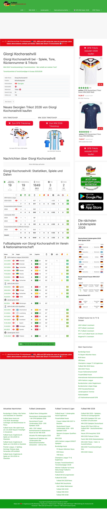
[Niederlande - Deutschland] (91, 246)
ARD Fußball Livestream (86, 325)
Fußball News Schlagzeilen (38, 413)
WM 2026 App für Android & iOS (83, 504)
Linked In (56, 505)
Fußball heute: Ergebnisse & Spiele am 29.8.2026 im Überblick (12, 456)
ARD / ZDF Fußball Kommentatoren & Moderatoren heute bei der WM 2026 (39, 431)
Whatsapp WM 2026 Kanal (65, 504)
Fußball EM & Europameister (64, 475)
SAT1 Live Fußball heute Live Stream (90, 334)
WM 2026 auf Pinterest (45, 505)
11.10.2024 (7, 274)
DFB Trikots (96, 10)
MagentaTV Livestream (86, 336)
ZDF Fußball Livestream (86, 328)
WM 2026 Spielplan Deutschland (92, 423)
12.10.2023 (7, 336)
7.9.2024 (7, 280)
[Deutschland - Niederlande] (91, 271)
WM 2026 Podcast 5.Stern (90, 436)
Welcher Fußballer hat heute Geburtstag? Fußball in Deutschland (64, 470)
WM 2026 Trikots (84, 369)
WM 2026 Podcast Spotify (67, 505)
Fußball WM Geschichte (63, 483)
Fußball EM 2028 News (64, 480)
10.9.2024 (7, 277)
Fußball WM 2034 (62, 492)
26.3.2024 (7, 310)
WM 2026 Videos (87, 452)
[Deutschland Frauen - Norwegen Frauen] (91, 284)
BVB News (81, 357)
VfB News (81, 360)
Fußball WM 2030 (62, 489)
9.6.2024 (7, 303)
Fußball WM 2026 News (86, 366)
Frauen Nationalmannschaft (87, 372)
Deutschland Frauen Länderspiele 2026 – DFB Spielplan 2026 (37, 423)
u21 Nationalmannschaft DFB (88, 397)
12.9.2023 (7, 326)
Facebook (34, 505)
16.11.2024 (7, 270)
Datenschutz (52, 504)
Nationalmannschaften (61, 10)
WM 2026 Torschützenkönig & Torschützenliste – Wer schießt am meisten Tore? (30, 67)
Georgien (21, 83)
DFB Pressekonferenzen (86, 389)
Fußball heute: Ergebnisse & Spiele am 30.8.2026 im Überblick (12, 437)
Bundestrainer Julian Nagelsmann (89, 383)
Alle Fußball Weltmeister (65, 486)
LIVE (21, 10)
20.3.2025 (7, 264)
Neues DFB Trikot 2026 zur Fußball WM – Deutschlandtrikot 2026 (91, 428)
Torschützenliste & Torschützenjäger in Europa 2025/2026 (22, 71)
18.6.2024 (7, 297)
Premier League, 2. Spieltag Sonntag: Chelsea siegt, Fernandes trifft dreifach (12, 449)
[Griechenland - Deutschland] (91, 261)
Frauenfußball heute (85, 374)
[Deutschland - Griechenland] (91, 251)
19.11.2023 (7, 316)
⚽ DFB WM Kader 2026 (81, 10)
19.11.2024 (7, 267)
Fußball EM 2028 (60, 478)
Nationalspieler (83, 394)
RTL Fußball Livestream (86, 331)
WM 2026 (32, 10)
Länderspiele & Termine (86, 392)
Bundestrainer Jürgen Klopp (87, 386)
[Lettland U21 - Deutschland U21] (91, 301)
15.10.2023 (7, 323)
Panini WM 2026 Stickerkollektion (92, 439)
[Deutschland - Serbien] (91, 256)
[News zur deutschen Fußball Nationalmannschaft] (14, 4)
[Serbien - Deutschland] (91, 266)
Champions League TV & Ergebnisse (90, 363)
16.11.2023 (7, 319)
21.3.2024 (7, 313)
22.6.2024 (7, 293)
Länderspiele (45, 10)
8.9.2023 (7, 329)
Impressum (44, 504)
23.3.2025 (7, 261)
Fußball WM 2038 (62, 495)
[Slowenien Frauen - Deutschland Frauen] (91, 289)
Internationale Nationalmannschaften (90, 377)
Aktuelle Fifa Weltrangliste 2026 (40, 435)
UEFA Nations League (85, 380)
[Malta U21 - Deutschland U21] (91, 306)
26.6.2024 (7, 290)
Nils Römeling (35, 504)
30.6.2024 (7, 287)
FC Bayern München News (87, 355)
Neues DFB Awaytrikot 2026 (90, 433)
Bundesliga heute (84, 352)
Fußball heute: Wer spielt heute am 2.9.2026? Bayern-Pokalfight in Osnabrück (14, 430)
